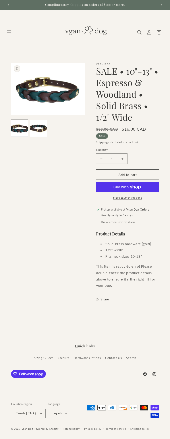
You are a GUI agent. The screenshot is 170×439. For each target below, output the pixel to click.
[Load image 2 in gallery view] (38, 128)
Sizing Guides (44, 358)
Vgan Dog (27, 428)
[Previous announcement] (9, 5)
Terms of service (116, 428)
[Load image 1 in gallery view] (19, 128)
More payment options (127, 197)
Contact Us (113, 358)
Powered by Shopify (46, 428)
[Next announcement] (161, 5)
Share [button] (104, 299)
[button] (9, 32)
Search (131, 358)
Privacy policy (92, 428)
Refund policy (71, 428)
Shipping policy (139, 428)
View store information (118, 222)
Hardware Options (87, 358)
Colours (63, 358)
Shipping (102, 142)
